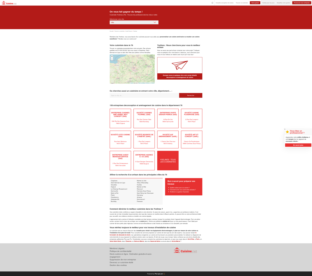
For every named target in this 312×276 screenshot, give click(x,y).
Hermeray (140, 195)
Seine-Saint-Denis (115, 241)
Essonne (128, 241)
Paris (197, 239)
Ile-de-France (129, 31)
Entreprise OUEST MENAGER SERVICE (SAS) (120, 157)
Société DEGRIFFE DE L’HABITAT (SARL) (144, 135)
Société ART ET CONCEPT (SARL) (191, 135)
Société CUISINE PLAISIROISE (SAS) (191, 113)
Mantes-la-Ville (141, 187)
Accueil (111, 31)
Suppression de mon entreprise (123, 259)
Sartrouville (114, 191)
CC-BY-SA (152, 83)
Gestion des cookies (118, 265)
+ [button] (111, 57)
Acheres (139, 197)
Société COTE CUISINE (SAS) (120, 135)
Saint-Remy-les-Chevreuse (145, 193)
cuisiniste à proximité (123, 48)
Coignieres (114, 181)
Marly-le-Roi (114, 193)
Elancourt (140, 189)
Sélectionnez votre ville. (117, 19)
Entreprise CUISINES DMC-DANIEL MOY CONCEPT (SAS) (120, 114)
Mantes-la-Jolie (141, 181)
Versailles (114, 185)
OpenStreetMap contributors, (144, 83)
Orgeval (113, 187)
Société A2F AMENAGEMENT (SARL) (168, 135)
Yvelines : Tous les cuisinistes (168, 160)
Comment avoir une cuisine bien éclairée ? (183, 190)
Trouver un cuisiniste (119, 31)
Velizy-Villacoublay (142, 183)
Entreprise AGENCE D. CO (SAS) (144, 156)
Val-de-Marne (176, 241)
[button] (224, 2)
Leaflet (131, 83)
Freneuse (140, 201)
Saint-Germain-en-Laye (118, 183)
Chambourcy (115, 197)
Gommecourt (141, 199)
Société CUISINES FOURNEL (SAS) (144, 113)
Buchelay (114, 201)
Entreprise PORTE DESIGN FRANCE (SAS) (168, 113)
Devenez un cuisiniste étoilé (121, 262)
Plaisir (113, 195)
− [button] (111, 59)
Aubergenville (115, 199)
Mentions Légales (117, 248)
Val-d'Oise (191, 239)
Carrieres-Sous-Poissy (144, 191)
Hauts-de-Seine (155, 241)
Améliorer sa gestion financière (179, 192)
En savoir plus (298, 145)
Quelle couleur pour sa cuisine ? (180, 188)
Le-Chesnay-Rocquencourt (119, 189)
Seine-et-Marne (139, 241)
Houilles (139, 185)
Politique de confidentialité (120, 251)
